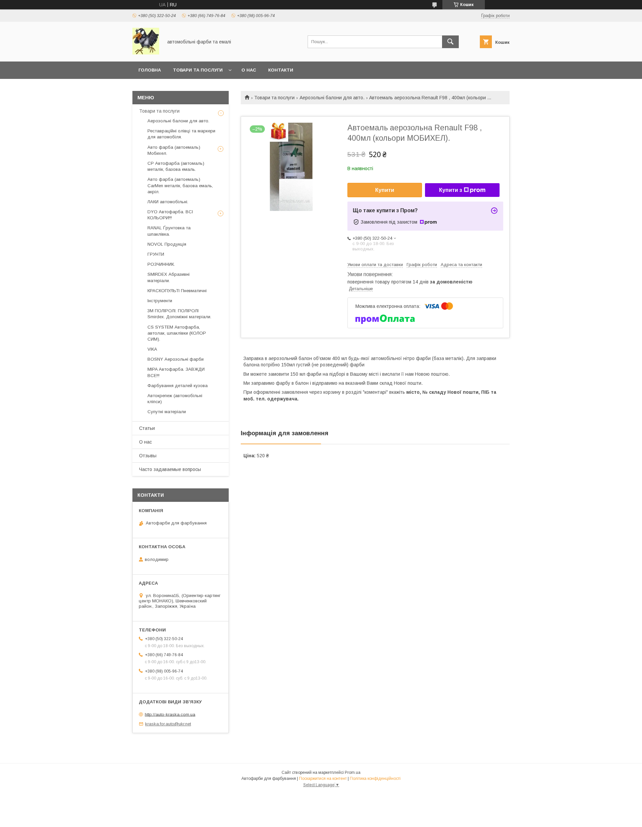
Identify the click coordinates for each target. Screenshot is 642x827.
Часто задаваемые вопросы (170, 469)
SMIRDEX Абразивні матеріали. (168, 277)
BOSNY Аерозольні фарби (175, 359)
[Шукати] (450, 41)
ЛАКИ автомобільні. (167, 201)
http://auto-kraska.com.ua (170, 714)
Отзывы (147, 455)
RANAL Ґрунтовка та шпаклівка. (169, 230)
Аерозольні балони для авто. (332, 97)
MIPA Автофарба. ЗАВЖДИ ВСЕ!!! (176, 372)
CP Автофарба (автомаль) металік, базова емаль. (175, 166)
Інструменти (159, 300)
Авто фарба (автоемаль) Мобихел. (173, 150)
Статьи (147, 428)
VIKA (152, 349)
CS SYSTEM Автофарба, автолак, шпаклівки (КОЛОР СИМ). (176, 333)
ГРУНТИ (155, 254)
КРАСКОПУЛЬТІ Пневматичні (177, 290)
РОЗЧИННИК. (161, 264)
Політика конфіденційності (375, 778)
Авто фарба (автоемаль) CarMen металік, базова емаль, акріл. (180, 185)
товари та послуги (198, 70)
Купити (384, 190)
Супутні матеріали (166, 411)
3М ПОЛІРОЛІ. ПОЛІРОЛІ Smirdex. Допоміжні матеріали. (179, 313)
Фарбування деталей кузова (177, 385)
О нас (248, 70)
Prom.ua (352, 772)
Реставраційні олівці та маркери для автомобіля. (181, 133)
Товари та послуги (274, 97)
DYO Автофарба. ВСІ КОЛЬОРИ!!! (170, 214)
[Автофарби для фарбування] (145, 52)
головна (149, 70)
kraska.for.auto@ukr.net (168, 723)
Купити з (450, 190)
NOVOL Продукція (166, 244)
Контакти (280, 70)
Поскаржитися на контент (323, 778)
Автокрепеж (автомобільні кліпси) (174, 398)
